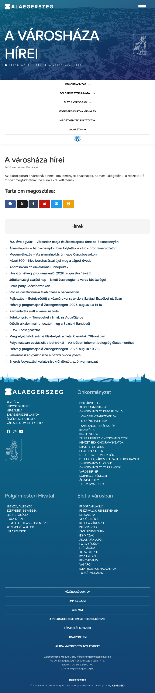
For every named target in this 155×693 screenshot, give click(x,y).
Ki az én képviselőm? (94, 421)
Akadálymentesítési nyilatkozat (77, 646)
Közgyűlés (87, 430)
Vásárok (85, 564)
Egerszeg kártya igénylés (77, 111)
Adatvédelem (78, 637)
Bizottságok (88, 434)
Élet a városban (75, 102)
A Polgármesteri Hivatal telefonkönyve (77, 619)
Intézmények (88, 527)
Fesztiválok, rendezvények (99, 510)
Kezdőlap (16, 65)
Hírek (37, 65)
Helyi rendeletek (91, 451)
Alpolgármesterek (93, 407)
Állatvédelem (89, 480)
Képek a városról (92, 523)
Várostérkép (88, 471)
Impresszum (78, 601)
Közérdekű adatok (20, 527)
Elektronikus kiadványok (98, 568)
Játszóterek (88, 552)
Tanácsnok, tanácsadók (97, 426)
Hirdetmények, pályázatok (77, 120)
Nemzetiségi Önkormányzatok (101, 442)
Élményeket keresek (21, 418)
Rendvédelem (88, 560)
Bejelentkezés (77, 679)
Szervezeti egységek (22, 510)
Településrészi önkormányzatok (103, 438)
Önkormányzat (75, 84)
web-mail (78, 610)
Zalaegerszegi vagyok (23, 414)
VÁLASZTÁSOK (77, 129)
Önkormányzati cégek (95, 463)
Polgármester (89, 403)
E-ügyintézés (16, 519)
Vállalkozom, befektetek (25, 423)
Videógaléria (88, 519)
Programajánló (91, 506)
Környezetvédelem (93, 475)
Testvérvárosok (91, 484)
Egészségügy (89, 544)
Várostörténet (18, 406)
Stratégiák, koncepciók (96, 455)
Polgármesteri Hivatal (75, 93)
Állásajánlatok (91, 539)
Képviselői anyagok (77, 628)
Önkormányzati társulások (100, 467)
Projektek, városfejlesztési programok (109, 459)
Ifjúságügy (87, 548)
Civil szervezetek (92, 531)
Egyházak (86, 535)
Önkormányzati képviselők (99, 411)
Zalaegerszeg (29, 6)
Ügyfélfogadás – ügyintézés (28, 523)
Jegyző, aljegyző (19, 506)
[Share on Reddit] (44, 204)
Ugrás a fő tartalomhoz (140, 2)
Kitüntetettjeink (91, 446)
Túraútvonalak (91, 573)
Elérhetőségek (18, 514)
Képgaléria (14, 410)
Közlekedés (87, 556)
